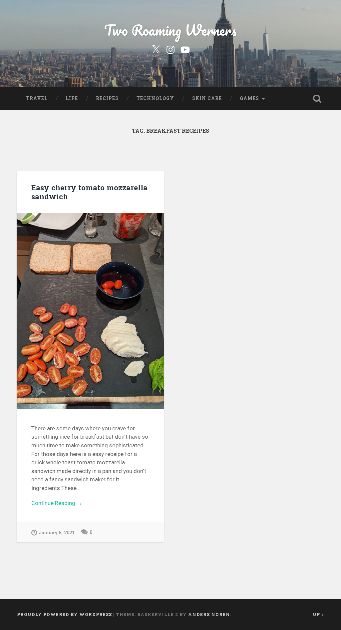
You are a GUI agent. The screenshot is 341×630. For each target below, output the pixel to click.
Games (249, 98)
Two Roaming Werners (170, 30)
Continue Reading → (56, 503)
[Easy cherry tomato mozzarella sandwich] (90, 311)
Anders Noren (209, 614)
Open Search (317, 98)
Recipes (107, 98)
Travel (37, 98)
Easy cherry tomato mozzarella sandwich (89, 191)
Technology (155, 98)
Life (72, 98)
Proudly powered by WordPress (64, 614)
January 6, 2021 (57, 533)
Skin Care (207, 98)
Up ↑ (318, 614)
